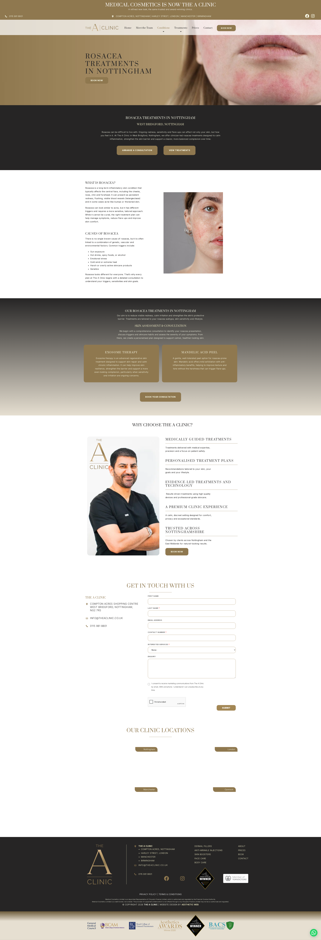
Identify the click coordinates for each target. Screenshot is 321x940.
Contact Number (157, 632)
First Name (153, 596)
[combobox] (192, 650)
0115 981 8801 (16, 16)
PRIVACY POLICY (148, 894)
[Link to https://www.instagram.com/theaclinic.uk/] (313, 16)
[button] (226, 708)
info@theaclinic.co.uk (106, 618)
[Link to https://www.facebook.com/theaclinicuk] (307, 16)
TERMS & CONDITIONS (170, 894)
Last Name (154, 608)
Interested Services (159, 644)
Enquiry (152, 656)
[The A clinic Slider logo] (99, 845)
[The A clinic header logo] (101, 25)
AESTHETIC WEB (190, 904)
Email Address (155, 620)
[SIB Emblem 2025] (205, 868)
